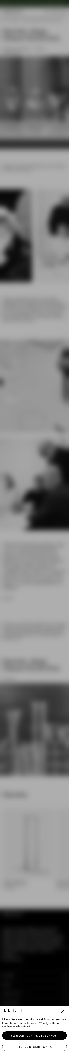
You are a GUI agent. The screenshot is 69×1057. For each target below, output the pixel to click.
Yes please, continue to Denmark (34, 1035)
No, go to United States (34, 1047)
